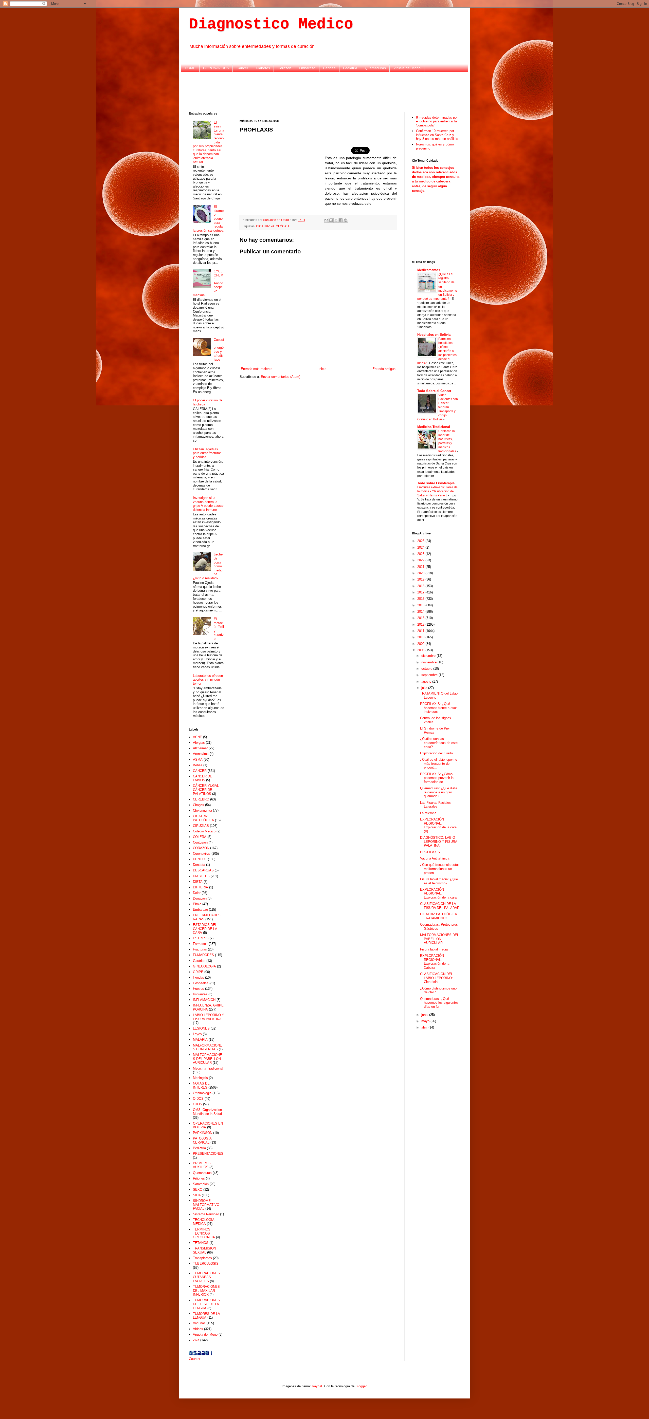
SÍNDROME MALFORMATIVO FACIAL (206, 1204)
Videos (198, 1329)
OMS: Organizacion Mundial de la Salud (207, 1112)
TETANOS (200, 1243)
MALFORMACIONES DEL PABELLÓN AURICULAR (207, 1059)
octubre (427, 668)
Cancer (242, 68)
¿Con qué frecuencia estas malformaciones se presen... (440, 868)
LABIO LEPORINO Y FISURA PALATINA (208, 1017)
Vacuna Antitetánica (434, 858)
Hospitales (200, 983)
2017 (421, 592)
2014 (421, 611)
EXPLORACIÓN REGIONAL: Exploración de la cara (438, 893)
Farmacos (200, 944)
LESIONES (201, 1028)
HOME (190, 68)
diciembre (429, 656)
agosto (426, 681)
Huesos (198, 989)
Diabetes (263, 68)
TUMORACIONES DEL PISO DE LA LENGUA (206, 1304)
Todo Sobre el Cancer (434, 391)
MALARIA (200, 1039)
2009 (421, 644)
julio (424, 688)
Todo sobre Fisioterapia (436, 483)
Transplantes (202, 1258)
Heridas (329, 68)
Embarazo (307, 68)
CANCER (200, 771)
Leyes (197, 1034)
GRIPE (198, 972)
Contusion (200, 842)
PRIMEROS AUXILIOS (202, 1165)
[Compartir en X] (335, 220)
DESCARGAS (203, 870)
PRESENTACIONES (208, 1153)
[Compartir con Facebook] (340, 220)
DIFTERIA (200, 887)
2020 (421, 573)
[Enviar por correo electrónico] (326, 220)
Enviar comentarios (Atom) (280, 377)
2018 (421, 586)
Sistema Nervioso (206, 1214)
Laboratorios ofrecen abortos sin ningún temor (208, 679)
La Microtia (428, 813)
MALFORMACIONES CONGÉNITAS (207, 1047)
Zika (196, 1340)
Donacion (200, 898)
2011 (421, 631)
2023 (421, 554)
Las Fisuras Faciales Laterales (435, 805)
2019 (421, 579)
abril (424, 1027)
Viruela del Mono (407, 68)
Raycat (317, 1386)
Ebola (197, 904)
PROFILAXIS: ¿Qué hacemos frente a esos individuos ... (439, 708)
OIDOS (198, 1098)
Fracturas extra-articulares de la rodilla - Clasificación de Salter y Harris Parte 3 (437, 491)
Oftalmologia (202, 1093)
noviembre (429, 662)
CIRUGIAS (201, 826)
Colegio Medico (204, 831)
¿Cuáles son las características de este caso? (439, 743)
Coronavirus (201, 853)
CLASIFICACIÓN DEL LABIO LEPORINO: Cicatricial (436, 978)
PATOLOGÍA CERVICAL (202, 1140)
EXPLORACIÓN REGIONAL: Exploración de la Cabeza (434, 961)
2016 (421, 599)
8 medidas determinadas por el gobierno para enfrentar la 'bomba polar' (437, 121)
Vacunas (199, 1323)
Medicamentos (428, 270)
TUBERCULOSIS (206, 1263)
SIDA (197, 1195)
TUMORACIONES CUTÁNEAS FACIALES (206, 1277)
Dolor (197, 893)
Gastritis (199, 961)
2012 (421, 624)
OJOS (197, 1104)
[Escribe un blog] (331, 220)
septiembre (430, 675)
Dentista (199, 865)
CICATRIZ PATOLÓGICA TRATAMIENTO (438, 916)
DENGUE (200, 859)
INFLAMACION (204, 1000)
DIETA (198, 882)
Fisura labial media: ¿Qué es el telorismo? (439, 881)
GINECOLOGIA (204, 966)
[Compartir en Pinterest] (345, 220)
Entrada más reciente (256, 369)
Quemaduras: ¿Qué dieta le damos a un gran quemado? (438, 792)
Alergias (199, 742)
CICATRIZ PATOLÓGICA (273, 226)
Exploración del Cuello (436, 753)
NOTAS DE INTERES (201, 1085)
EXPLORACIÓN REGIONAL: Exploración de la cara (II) (438, 825)
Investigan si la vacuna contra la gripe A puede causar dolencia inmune (208, 504)
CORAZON (201, 848)
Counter (194, 1359)
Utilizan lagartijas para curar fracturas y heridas (207, 453)
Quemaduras (375, 68)
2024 (421, 547)
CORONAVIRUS (216, 68)
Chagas (198, 805)
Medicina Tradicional (208, 1068)
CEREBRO (201, 799)
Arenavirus (201, 754)
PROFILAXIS (430, 852)
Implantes (200, 994)
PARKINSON (202, 1133)
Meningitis (200, 1078)
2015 (421, 605)
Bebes (197, 765)
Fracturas (200, 949)
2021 (421, 567)
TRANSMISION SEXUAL (204, 1250)
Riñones (199, 1178)
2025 (421, 541)
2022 (421, 560)
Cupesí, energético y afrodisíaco (219, 349)
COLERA (199, 837)
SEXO (197, 1189)
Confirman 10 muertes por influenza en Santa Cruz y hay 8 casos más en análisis (437, 135)
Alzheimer (200, 748)
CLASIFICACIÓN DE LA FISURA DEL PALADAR (439, 906)
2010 (421, 637)
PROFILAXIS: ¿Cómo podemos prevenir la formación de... (437, 778)
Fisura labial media (434, 949)
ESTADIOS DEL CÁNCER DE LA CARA (205, 929)
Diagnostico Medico (271, 24)
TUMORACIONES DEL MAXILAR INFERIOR (206, 1290)
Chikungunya (202, 810)
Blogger (360, 1386)
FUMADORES (203, 955)
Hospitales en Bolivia (433, 335)
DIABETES (201, 876)
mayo (425, 1021)
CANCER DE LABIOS (202, 778)
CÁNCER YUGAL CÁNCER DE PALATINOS (206, 789)
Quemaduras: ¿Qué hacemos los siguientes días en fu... (439, 1003)
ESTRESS (201, 938)
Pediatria (350, 68)
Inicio (322, 369)
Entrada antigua (383, 369)
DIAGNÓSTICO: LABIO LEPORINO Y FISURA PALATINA (438, 841)
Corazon (284, 68)
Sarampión (201, 1184)
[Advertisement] (324, 91)
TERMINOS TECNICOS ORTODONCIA (204, 1233)
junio (425, 1015)
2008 (421, 650)
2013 (421, 618)
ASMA (198, 759)
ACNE (197, 737)
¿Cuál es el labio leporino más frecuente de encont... (438, 763)
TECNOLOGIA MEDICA (203, 1222)
